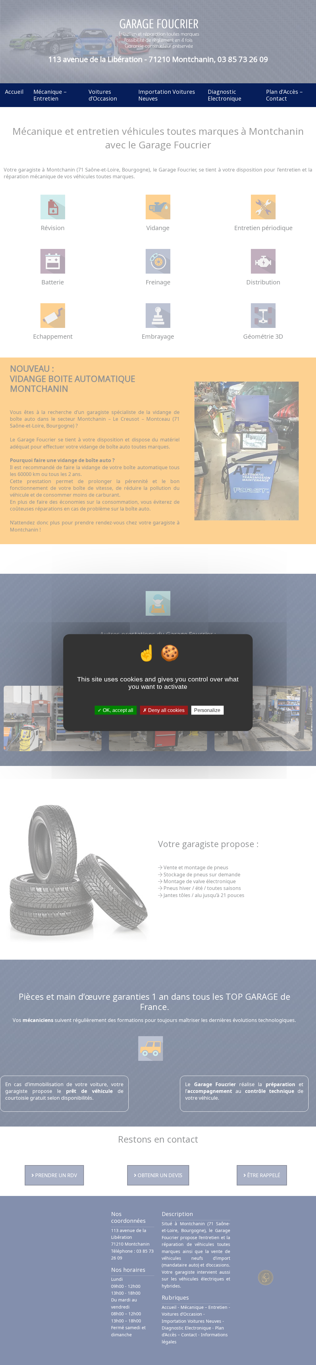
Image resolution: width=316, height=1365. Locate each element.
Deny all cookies (166, 710)
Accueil (14, 91)
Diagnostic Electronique (224, 95)
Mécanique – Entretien (50, 95)
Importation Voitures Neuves (166, 95)
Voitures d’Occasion (103, 95)
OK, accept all (117, 710)
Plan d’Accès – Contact (284, 95)
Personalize (207, 710)
